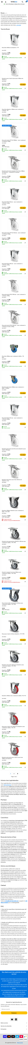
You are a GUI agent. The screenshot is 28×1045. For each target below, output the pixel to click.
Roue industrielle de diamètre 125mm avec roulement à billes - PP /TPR (12, 603)
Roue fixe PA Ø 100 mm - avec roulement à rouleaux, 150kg (12, 264)
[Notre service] (14, 1023)
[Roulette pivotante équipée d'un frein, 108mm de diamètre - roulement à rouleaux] (14, 163)
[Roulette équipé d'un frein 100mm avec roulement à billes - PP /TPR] (14, 564)
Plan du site (20, 1042)
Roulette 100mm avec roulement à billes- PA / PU (14, 695)
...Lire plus (18, 25)
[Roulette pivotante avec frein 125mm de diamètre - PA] (14, 471)
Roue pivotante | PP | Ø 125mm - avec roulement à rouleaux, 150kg (14, 233)
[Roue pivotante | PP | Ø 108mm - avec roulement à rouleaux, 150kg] (14, 132)
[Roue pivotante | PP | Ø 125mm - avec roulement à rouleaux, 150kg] (14, 224)
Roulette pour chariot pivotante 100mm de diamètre (12, 79)
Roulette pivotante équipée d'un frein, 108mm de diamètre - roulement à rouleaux (13, 171)
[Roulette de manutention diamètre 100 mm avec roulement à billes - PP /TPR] (14, 533)
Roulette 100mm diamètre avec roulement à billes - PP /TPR (13, 511)
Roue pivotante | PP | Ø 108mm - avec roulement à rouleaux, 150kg (14, 141)
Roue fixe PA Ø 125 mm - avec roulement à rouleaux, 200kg (12, 418)
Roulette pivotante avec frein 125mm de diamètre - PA (12, 480)
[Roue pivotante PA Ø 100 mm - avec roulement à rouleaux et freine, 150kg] (14, 317)
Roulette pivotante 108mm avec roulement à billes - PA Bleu (13, 387)
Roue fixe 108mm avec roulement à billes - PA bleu (13, 357)
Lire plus (23, 53)
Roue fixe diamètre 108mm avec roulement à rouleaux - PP (13, 110)
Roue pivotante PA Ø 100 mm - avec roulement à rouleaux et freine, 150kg (14, 326)
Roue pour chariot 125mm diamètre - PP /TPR (13, 634)
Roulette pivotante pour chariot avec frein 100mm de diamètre (12, 758)
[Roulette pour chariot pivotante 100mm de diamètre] (14, 70)
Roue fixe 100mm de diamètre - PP (10, 47)
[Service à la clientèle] (14, 1026)
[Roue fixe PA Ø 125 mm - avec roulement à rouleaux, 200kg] (14, 409)
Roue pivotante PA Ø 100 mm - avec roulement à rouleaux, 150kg (14, 295)
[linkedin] (16, 1019)
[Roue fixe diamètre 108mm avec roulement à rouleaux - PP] (14, 101)
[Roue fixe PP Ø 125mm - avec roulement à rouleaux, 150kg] (14, 193)
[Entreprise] (14, 1029)
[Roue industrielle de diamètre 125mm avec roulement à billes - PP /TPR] (14, 595)
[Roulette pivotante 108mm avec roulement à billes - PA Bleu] (14, 379)
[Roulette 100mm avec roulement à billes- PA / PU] (14, 687)
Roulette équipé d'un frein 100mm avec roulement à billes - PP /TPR (11, 573)
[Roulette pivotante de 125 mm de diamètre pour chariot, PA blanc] (14, 440)
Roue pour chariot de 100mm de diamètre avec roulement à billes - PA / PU (13, 727)
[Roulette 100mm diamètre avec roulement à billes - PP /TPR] (14, 502)
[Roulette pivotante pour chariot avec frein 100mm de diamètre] (14, 749)
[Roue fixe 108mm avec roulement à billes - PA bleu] (14, 348)
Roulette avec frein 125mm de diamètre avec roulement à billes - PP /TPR (13, 665)
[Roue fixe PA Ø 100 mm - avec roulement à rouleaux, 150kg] (14, 255)
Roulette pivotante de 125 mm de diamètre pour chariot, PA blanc (14, 449)
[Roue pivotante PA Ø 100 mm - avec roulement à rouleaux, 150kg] (14, 286)
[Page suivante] (17, 773)
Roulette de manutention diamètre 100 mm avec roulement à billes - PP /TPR (14, 542)
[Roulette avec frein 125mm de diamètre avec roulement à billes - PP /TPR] (14, 656)
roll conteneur (7, 785)
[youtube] (12, 1019)
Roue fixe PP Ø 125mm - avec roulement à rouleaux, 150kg (12, 202)
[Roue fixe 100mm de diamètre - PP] (14, 39)
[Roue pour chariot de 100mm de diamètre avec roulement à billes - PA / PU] (14, 718)
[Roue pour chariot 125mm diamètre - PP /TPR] (14, 625)
